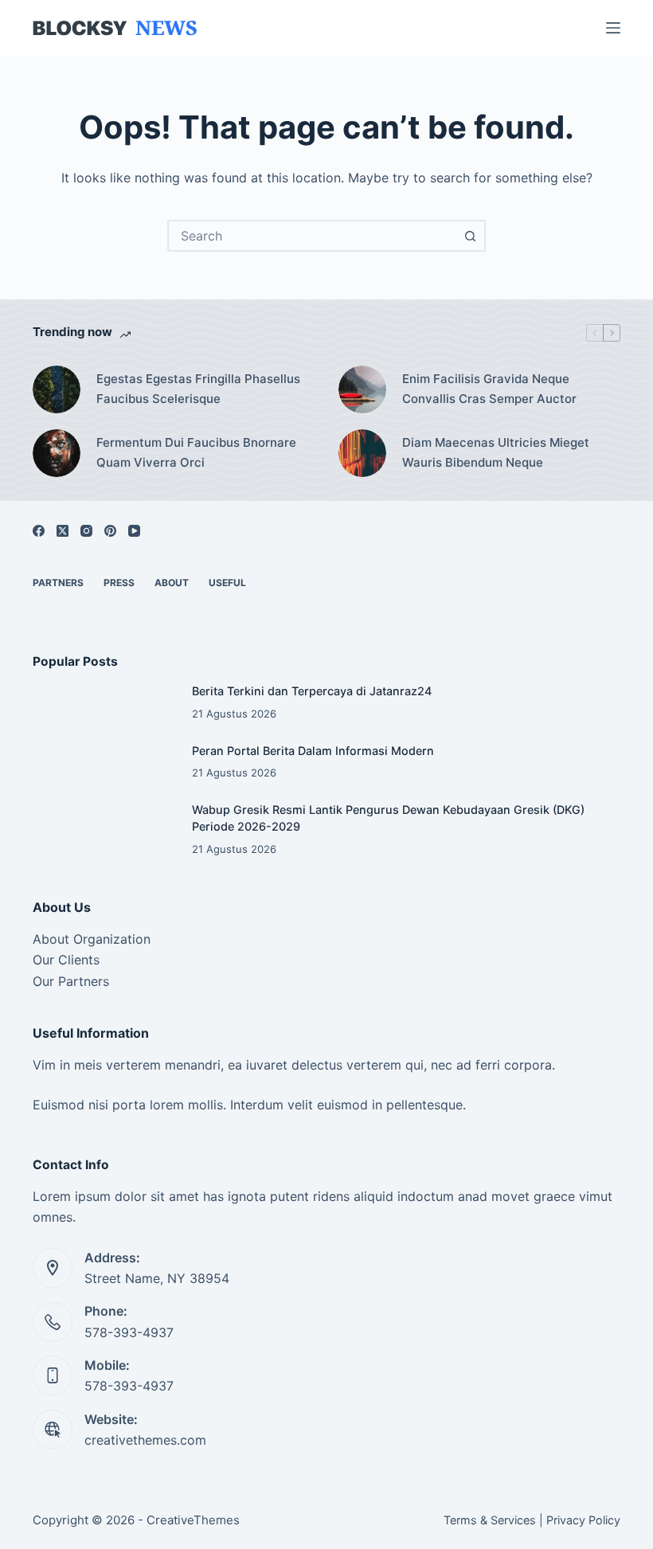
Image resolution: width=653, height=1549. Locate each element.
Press (119, 583)
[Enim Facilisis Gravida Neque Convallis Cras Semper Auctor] (362, 389)
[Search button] (470, 235)
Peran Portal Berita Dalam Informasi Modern (313, 750)
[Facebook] (39, 531)
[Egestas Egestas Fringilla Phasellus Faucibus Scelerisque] (56, 389)
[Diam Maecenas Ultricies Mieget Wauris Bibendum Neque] (362, 453)
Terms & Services (490, 1520)
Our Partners (71, 981)
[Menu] (613, 28)
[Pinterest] (110, 531)
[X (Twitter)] (62, 531)
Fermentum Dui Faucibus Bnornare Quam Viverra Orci (196, 452)
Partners (58, 583)
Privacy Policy (583, 1520)
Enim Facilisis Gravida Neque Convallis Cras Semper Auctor (489, 388)
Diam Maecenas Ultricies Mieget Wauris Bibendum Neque (495, 452)
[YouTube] (134, 531)
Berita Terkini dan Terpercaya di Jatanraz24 (312, 691)
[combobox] (312, 236)
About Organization (92, 939)
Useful (227, 583)
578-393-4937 (129, 1332)
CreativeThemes (193, 1519)
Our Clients (66, 960)
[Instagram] (86, 531)
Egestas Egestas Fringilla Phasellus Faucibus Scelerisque (198, 388)
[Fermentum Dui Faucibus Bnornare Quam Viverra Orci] (56, 453)
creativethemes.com (145, 1440)
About (171, 583)
